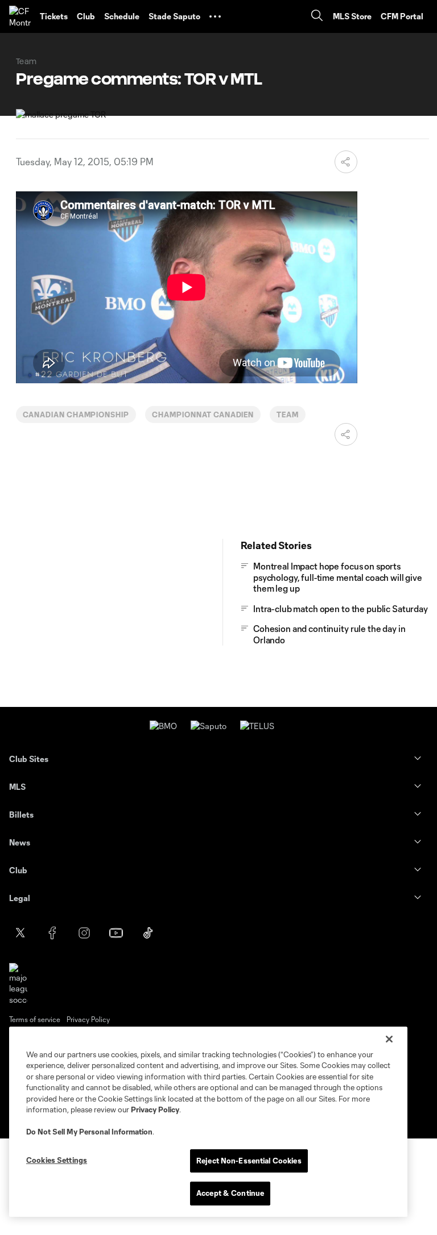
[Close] (389, 1039)
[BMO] (163, 726)
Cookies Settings (56, 1160)
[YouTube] (116, 933)
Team (288, 414)
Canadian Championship (76, 414)
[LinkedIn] (179, 933)
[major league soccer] (18, 984)
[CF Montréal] (20, 16)
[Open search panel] (317, 17)
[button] (215, 16)
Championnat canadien (203, 414)
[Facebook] (52, 933)
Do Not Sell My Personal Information (89, 1131)
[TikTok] (148, 933)
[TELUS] (257, 726)
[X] (20, 933)
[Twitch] (211, 933)
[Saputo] (208, 726)
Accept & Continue (230, 1193)
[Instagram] (84, 933)
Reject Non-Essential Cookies (249, 1160)
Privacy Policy (155, 1109)
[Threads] (243, 933)
